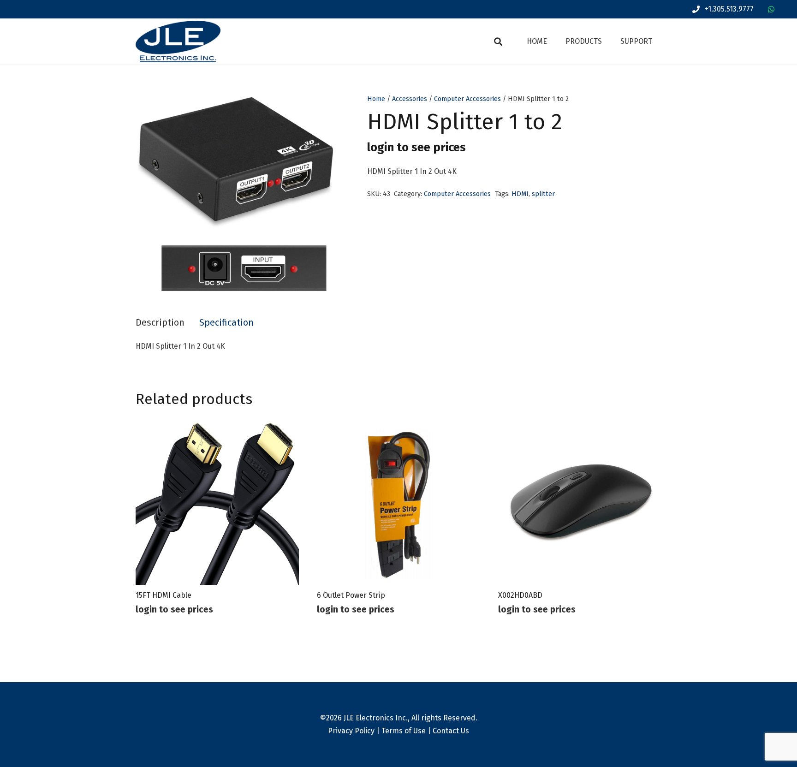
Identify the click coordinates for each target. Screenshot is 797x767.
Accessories (409, 99)
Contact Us (451, 730)
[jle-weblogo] (178, 41)
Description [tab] (160, 322)
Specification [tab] (226, 322)
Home (376, 99)
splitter (543, 194)
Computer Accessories (467, 99)
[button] (498, 41)
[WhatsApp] (771, 9)
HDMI (520, 194)
